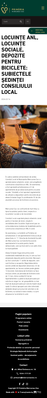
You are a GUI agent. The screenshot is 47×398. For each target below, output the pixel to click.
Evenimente (23, 330)
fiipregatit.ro (23, 344)
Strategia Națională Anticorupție (23, 351)
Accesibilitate (23, 359)
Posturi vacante (23, 322)
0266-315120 (23, 373)
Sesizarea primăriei (23, 340)
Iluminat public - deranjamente (23, 355)
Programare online (23, 318)
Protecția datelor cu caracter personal (23, 347)
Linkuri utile (23, 335)
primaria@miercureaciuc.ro (23, 378)
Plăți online (23, 326)
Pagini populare (23, 314)
